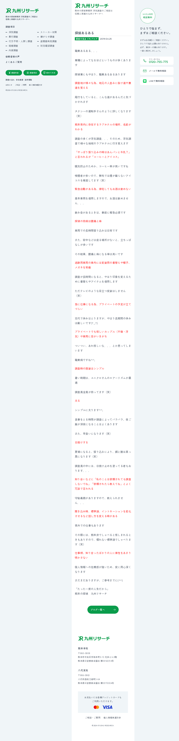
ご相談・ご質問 (20, 85)
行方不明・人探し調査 (20, 41)
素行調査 (13, 36)
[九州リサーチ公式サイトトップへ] (94, 638)
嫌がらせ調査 (47, 36)
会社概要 (19, 80)
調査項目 (10, 27)
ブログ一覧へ (98, 609)
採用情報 (28, 80)
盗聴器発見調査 (48, 41)
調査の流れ (10, 80)
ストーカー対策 (48, 32)
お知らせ (9, 85)
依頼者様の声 (13, 57)
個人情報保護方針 (35, 85)
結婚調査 (13, 45)
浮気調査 (13, 32)
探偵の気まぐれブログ (87, 38)
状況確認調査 (47, 45)
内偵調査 (13, 50)
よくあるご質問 (14, 62)
